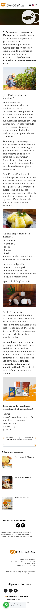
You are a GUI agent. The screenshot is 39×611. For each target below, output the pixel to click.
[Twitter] (16, 591)
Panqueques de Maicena (24, 457)
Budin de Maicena (22, 498)
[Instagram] (23, 525)
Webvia (33, 573)
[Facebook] (18, 525)
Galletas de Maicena (23, 477)
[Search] (35, 444)
